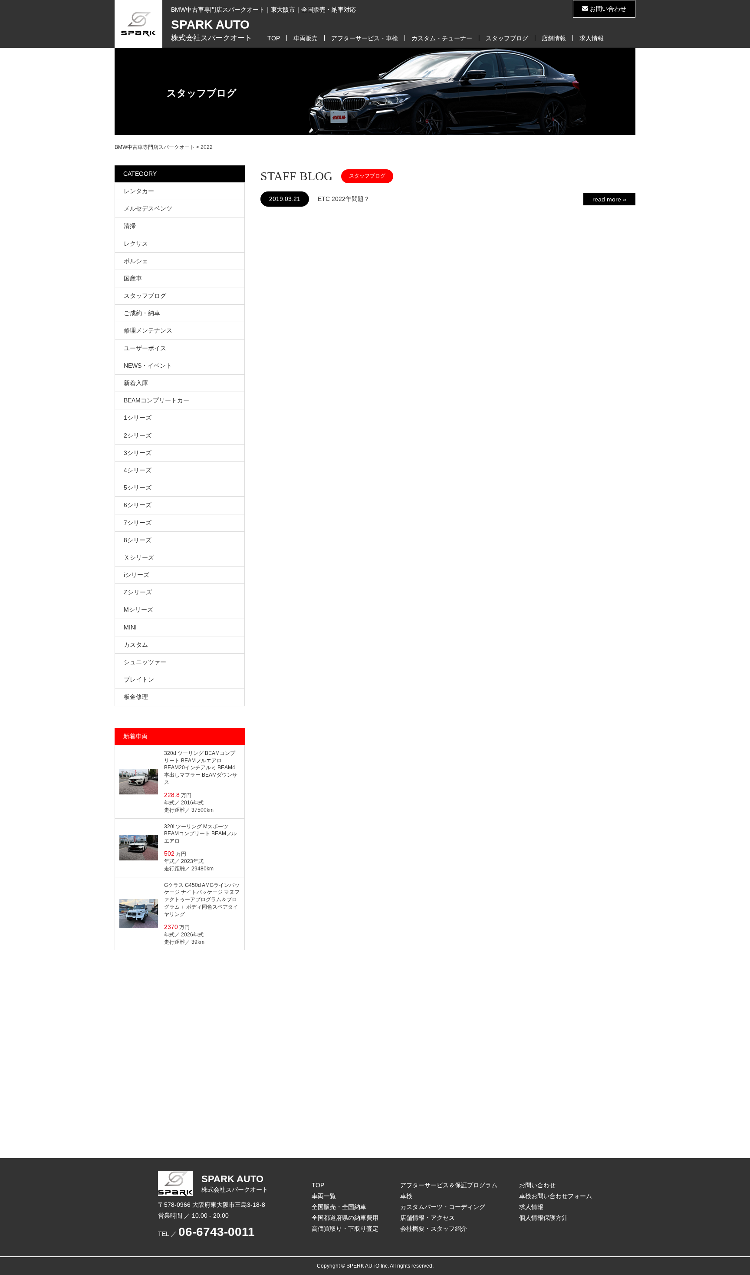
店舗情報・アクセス (427, 1217)
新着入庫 (136, 382)
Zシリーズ (138, 592)
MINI (130, 627)
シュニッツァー (145, 662)
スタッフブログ (507, 38)
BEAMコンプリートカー (156, 400)
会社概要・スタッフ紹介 (433, 1228)
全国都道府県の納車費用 (345, 1217)
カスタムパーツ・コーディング (442, 1206)
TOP (273, 38)
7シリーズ (137, 522)
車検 (406, 1196)
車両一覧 (324, 1196)
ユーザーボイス (145, 348)
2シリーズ (137, 435)
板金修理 (136, 696)
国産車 (133, 278)
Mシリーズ (138, 609)
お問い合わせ (607, 8)
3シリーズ (137, 452)
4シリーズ (137, 470)
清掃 (130, 225)
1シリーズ (137, 417)
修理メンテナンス (148, 330)
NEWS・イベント (148, 365)
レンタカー (139, 191)
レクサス (136, 243)
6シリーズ (137, 504)
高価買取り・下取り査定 (345, 1228)
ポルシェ (136, 260)
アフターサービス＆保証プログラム (448, 1185)
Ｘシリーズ (139, 557)
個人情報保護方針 (543, 1217)
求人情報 (591, 38)
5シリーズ (137, 487)
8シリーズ (137, 540)
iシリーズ (136, 574)
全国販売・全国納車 (339, 1206)
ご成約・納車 (142, 313)
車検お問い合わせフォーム (555, 1196)
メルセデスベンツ (148, 208)
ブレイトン (139, 679)
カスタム (136, 644)
